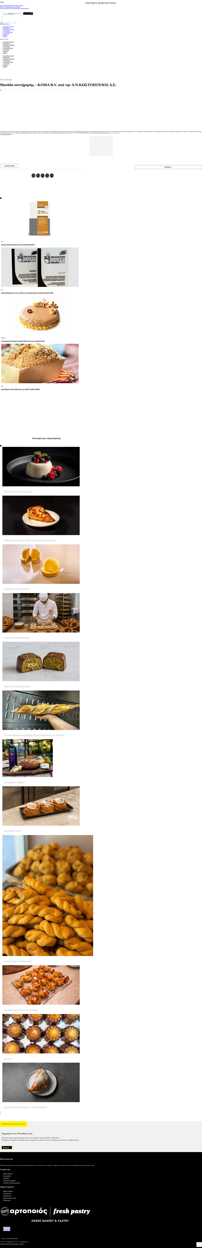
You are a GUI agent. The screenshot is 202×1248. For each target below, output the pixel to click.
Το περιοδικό (7, 1176)
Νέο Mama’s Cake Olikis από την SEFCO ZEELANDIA (20, 389)
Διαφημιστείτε (7, 1195)
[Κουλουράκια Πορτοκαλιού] (47, 896)
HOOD (5, 36)
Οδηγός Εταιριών (8, 1191)
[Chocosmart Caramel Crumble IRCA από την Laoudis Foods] (101, 316)
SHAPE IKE (9, 1241)
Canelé (7, 1058)
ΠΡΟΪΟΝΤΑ (6, 28)
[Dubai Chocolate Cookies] (47, 662)
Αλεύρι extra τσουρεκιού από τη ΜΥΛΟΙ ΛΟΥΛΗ (18, 245)
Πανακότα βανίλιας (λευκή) (18, 491)
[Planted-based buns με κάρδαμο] (47, 985)
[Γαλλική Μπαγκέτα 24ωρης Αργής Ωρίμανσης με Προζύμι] (47, 711)
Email (52, 176)
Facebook (33, 176)
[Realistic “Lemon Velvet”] (47, 564)
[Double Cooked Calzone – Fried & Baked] (47, 1083)
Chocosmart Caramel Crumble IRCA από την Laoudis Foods (23, 341)
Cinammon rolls (12, 830)
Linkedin (47, 176)
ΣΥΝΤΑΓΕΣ (6, 31)
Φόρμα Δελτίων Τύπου (9, 1198)
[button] (4, 11)
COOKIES (21, 1244)
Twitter (38, 176)
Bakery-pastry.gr (8, 1173)
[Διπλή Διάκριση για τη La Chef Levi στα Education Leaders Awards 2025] (101, 267)
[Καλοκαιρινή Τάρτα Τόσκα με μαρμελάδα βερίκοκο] (47, 516)
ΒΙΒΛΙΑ (5, 35)
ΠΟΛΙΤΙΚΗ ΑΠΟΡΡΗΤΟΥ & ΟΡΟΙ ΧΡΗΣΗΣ (9, 1244)
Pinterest (42, 176)
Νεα (10, 79)
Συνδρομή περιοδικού (9, 1180)
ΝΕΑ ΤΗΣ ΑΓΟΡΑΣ (8, 26)
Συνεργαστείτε (7, 1193)
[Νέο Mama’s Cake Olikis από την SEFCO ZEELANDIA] (101, 364)
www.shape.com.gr (24, 1241)
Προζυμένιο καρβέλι (14, 782)
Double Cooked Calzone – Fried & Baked (25, 1107)
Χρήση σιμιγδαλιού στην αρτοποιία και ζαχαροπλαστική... (14, 8)
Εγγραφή (6, 1147)
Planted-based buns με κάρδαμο (21, 1009)
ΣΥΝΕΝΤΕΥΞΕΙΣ (8, 32)
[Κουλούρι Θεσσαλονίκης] (47, 613)
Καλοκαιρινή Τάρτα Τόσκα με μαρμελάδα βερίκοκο (30, 540)
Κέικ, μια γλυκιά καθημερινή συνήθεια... (10, 7)
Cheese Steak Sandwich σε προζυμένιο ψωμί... (12, 5)
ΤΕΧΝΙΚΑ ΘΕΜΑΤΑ (8, 29)
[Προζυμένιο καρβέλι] (47, 758)
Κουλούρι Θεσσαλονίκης (17, 637)
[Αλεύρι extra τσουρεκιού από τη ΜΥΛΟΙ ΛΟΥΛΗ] (101, 219)
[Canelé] (47, 1034)
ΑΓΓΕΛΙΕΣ (6, 33)
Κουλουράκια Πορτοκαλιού (18, 961)
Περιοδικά (6, 1178)
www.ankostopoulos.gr (6, 134)
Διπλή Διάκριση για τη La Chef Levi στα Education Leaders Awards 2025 (27, 293)
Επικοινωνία (6, 1200)
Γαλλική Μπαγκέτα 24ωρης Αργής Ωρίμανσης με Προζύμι (34, 735)
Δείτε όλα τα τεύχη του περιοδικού (9, 1238)
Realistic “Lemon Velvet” (17, 588)
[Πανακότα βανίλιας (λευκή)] (47, 467)
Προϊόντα (3, 337)
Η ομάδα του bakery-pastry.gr (11, 1183)
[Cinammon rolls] (47, 806)
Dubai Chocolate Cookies (17, 686)
